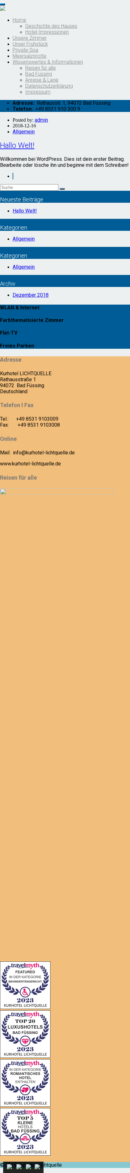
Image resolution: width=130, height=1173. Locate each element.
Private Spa (25, 50)
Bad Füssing (38, 74)
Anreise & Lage (41, 80)
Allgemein (24, 132)
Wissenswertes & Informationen (48, 62)
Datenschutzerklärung (49, 86)
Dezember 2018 (31, 295)
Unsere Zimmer (30, 38)
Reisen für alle (40, 68)
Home (19, 20)
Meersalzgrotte (29, 56)
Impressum (37, 92)
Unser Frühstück (30, 44)
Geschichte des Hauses (51, 26)
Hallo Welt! (17, 145)
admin (41, 120)
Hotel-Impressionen (47, 32)
